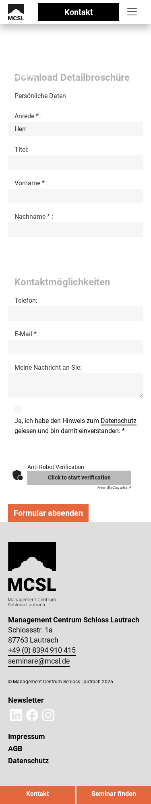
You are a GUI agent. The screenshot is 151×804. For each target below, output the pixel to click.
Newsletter (26, 700)
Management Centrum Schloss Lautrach (43, 71)
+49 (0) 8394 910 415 (42, 650)
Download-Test (21, 76)
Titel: (21, 149)
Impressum (26, 736)
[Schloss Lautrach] (16, 11)
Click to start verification (79, 477)
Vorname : (31, 183)
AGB (15, 748)
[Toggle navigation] (132, 11)
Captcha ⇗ (114, 487)
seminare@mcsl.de (39, 661)
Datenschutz (119, 421)
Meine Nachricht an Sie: (48, 367)
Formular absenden (48, 513)
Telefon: (25, 300)
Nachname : (33, 216)
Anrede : (28, 116)
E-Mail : (27, 334)
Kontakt (78, 12)
